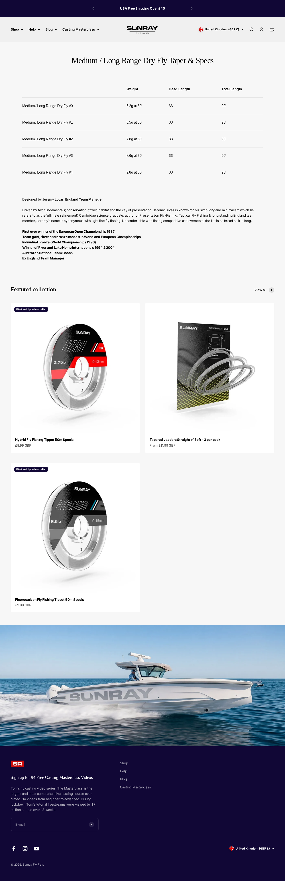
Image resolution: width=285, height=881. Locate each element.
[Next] (192, 8)
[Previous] (93, 8)
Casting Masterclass (78, 29)
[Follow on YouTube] (36, 849)
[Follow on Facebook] (14, 849)
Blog (49, 29)
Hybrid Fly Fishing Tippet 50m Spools (44, 439)
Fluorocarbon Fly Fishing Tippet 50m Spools (49, 599)
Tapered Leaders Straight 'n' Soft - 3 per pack (185, 439)
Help (32, 29)
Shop (15, 29)
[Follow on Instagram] (25, 849)
